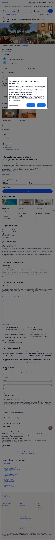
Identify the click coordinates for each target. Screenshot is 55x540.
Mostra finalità (13, 105)
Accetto (41, 105)
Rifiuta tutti (31, 105)
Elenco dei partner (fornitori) (15, 100)
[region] (27, 93)
